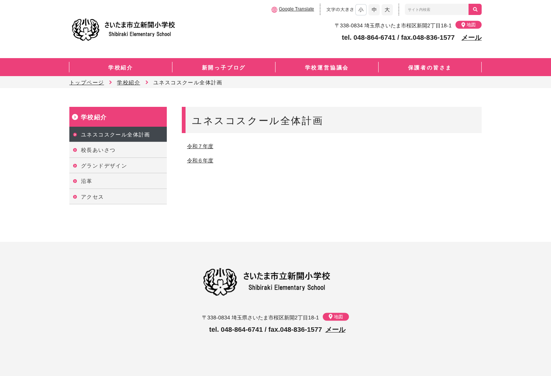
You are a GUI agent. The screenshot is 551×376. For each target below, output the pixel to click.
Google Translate (296, 9)
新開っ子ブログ (224, 67)
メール (471, 37)
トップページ (86, 82)
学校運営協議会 (327, 67)
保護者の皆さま (430, 67)
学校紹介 (120, 67)
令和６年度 (200, 160)
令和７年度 (200, 146)
